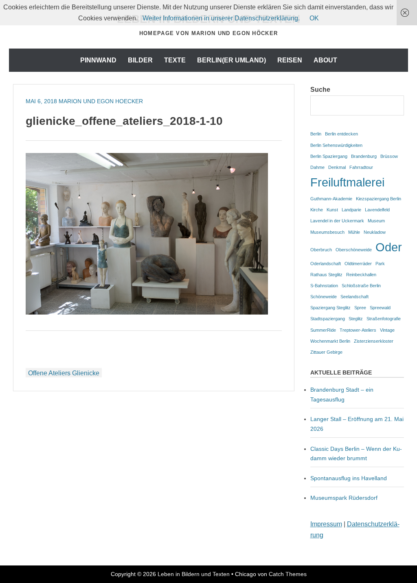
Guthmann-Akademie (331, 198)
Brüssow (389, 156)
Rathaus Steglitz (326, 274)
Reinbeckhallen (361, 274)
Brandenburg (364, 156)
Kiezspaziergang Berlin (378, 198)
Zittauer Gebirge (326, 352)
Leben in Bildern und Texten (194, 574)
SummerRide (323, 330)
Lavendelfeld (377, 209)
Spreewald (380, 307)
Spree (360, 307)
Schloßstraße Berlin (361, 285)
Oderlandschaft (325, 263)
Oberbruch (321, 249)
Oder (388, 247)
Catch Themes (288, 574)
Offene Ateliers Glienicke (63, 373)
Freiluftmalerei (347, 182)
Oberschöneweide (354, 249)
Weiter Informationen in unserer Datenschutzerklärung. (221, 18)
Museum (376, 220)
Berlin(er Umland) (231, 60)
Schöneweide (323, 296)
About (325, 60)
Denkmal (337, 167)
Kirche (316, 209)
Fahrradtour (361, 167)
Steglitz (356, 318)
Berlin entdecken (341, 133)
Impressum (326, 524)
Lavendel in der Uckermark (337, 220)
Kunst (332, 209)
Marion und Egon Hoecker (101, 101)
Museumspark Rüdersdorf (344, 497)
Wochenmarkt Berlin (330, 341)
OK (314, 18)
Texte (175, 60)
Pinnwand (98, 60)
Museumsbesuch (327, 232)
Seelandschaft (354, 296)
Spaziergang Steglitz (330, 307)
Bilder (140, 60)
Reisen (289, 60)
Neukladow (375, 232)
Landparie (351, 209)
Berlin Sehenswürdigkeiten (336, 145)
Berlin (315, 133)
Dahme (317, 167)
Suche (320, 89)
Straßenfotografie (384, 318)
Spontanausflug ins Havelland (348, 478)
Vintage (387, 330)
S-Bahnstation (324, 285)
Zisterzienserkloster (373, 341)
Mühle (354, 232)
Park (380, 263)
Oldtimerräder (358, 263)
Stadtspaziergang (327, 318)
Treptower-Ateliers (358, 330)
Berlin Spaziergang (328, 156)
